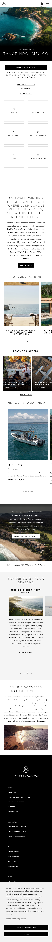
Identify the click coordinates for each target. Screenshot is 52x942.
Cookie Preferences (26, 927)
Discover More (26, 492)
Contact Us (26, 93)
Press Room (13, 852)
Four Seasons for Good (19, 797)
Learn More (26, 652)
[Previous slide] (19, 342)
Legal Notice (21, 919)
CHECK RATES (26, 67)
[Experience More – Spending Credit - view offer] (17, 373)
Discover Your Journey (26, 536)
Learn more (26, 265)
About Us (12, 792)
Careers (11, 807)
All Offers (26, 394)
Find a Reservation (17, 832)
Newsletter (13, 866)
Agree (26, 934)
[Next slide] (32, 342)
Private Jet (13, 881)
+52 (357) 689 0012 (26, 84)
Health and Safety (16, 802)
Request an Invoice (17, 827)
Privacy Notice (11, 919)
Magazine (12, 861)
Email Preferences (17, 836)
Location (26, 88)
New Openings (14, 856)
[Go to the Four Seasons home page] (4, 3)
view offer (10, 387)
